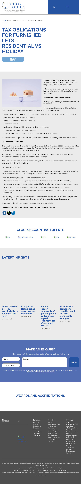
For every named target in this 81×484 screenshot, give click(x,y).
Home (4, 20)
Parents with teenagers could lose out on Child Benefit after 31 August (67, 312)
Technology (70, 447)
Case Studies (37, 426)
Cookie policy (66, 463)
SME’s (68, 422)
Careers (35, 424)
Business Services (54, 424)
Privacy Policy (53, 370)
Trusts (50, 443)
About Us (36, 422)
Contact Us (36, 436)
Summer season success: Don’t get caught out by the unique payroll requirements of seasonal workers (48, 316)
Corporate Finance (54, 432)
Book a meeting (13, 59)
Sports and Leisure (72, 432)
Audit (50, 422)
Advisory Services (54, 430)
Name (6, 359)
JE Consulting (43, 465)
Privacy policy (58, 463)
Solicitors (69, 453)
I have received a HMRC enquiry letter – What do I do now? (10, 311)
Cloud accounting (54, 437)
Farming (69, 445)
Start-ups (69, 434)
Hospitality (69, 439)
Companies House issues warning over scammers (28, 310)
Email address (9, 365)
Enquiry (26, 359)
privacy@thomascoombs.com (44, 371)
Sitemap (73, 463)
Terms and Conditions (48, 463)
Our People (36, 434)
